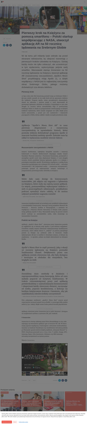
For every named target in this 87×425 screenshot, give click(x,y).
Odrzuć (14, 422)
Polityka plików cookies (23, 422)
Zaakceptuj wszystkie (6, 422)
